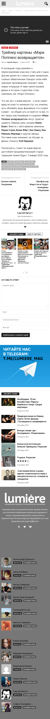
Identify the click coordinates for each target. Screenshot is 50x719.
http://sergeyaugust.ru (25, 216)
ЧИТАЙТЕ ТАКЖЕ (16, 234)
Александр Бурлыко (23, 559)
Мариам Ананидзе (23, 653)
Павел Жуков (20, 678)
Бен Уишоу (19, 162)
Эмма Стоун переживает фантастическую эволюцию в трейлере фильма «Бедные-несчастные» (25, 257)
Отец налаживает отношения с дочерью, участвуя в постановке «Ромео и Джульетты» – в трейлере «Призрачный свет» (8, 259)
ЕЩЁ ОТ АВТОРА (34, 234)
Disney (10, 162)
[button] (46, 4)
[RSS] (19, 527)
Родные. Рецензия (26, 457)
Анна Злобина (20, 572)
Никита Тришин (21, 622)
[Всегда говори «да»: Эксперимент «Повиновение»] (8, 436)
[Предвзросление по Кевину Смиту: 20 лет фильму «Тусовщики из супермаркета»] (8, 419)
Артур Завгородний (23, 597)
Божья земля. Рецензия (8, 183)
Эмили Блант (20, 169)
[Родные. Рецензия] (8, 461)
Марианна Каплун (22, 666)
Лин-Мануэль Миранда (11, 164)
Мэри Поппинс (28, 164)
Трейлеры (13, 48)
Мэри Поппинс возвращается (13, 167)
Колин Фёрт (29, 162)
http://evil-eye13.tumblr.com (22, 629)
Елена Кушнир (20, 641)
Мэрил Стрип (32, 167)
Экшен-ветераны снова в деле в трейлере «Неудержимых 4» (41, 254)
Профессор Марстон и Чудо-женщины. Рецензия (39, 186)
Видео (4, 48)
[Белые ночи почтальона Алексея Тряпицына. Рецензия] (8, 450)
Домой (3, 11)
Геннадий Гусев (21, 610)
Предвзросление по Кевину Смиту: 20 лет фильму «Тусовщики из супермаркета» (32, 419)
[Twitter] (25, 527)
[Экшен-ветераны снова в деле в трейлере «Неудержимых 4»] (41, 244)
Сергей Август (12, 62)
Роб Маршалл (7, 169)
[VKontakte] (25, 227)
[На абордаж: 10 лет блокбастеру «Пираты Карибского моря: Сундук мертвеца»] (8, 402)
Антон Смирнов (21, 584)
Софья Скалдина (22, 704)
